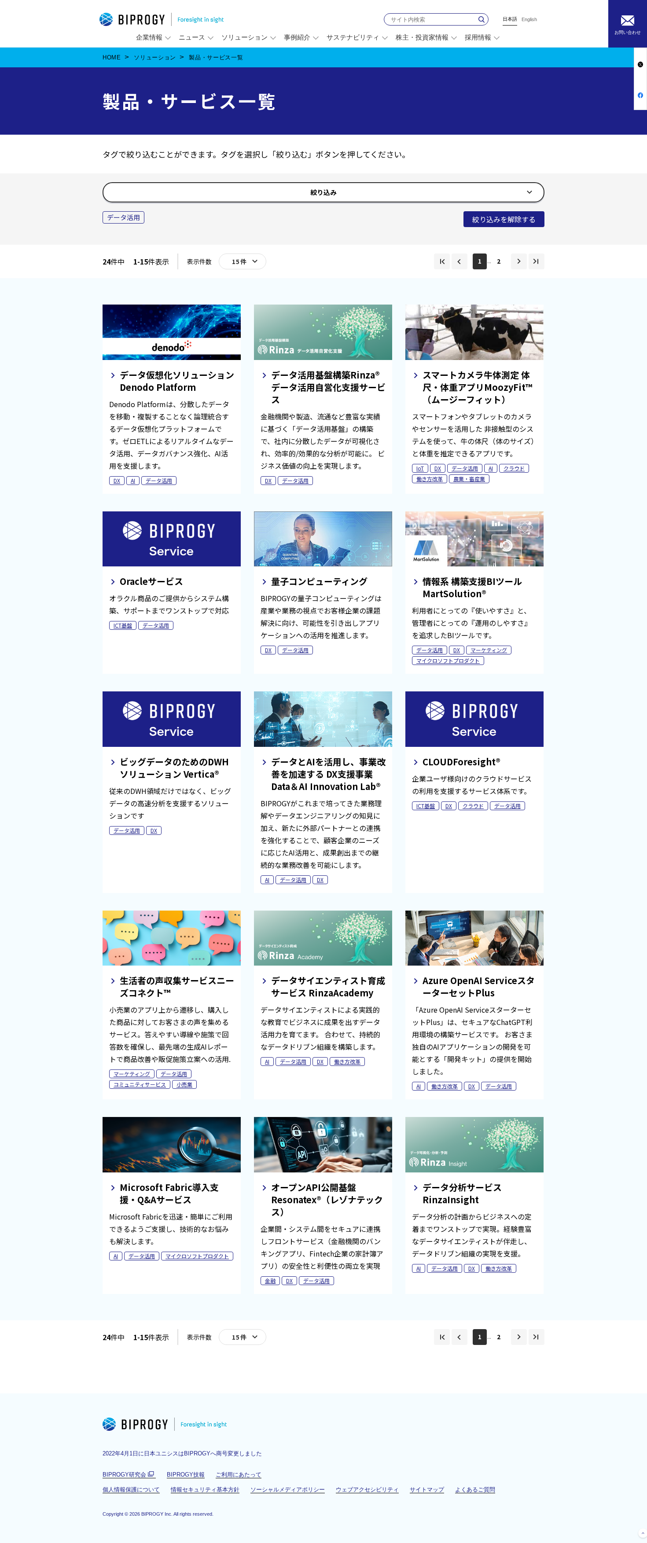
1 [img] (480, 261)
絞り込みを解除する (504, 219)
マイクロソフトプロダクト (448, 660)
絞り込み (326, 194)
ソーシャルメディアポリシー (287, 1489)
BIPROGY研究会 (129, 1474)
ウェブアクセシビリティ (367, 1489)
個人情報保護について (131, 1489)
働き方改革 (429, 478)
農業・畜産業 (469, 478)
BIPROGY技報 (186, 1474)
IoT (420, 468)
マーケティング (489, 650)
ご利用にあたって (238, 1474)
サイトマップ (427, 1489)
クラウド (514, 468)
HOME (112, 57)
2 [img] (498, 261)
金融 (270, 1280)
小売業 (184, 1084)
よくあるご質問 (475, 1489)
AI (133, 480)
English (529, 19)
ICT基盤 (123, 625)
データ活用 (159, 480)
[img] (442, 261)
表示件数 (199, 261)
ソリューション (155, 57)
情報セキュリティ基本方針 (205, 1489)
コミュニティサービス (140, 1084)
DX (117, 480)
